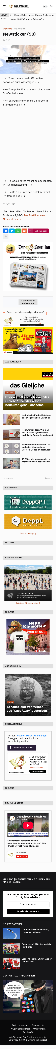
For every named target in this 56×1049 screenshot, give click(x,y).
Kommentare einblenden (28, 302)
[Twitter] (12, 231)
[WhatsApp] (18, 231)
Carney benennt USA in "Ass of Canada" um (37, 960)
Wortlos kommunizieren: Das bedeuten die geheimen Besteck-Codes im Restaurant (36, 447)
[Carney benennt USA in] (11, 963)
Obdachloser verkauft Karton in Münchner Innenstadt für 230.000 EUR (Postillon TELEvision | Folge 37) (26, 843)
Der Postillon (28, 1037)
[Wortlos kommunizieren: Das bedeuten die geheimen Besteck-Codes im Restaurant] (11, 448)
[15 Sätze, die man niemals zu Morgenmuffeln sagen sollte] (11, 463)
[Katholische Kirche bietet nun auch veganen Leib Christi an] (11, 419)
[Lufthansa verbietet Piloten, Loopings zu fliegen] (11, 933)
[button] (4, 6)
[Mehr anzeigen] (5, 236)
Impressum (24, 1025)
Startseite (7, 29)
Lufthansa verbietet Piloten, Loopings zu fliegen (35, 930)
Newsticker (19, 29)
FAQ (14, 1025)
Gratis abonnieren (28, 911)
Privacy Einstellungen (20, 1029)
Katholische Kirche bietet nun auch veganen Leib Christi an (36, 416)
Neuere (9, 478)
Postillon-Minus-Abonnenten (31, 735)
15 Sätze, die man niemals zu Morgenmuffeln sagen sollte (36, 460)
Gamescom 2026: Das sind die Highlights (36, 945)
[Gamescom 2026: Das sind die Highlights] (11, 948)
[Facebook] (5, 231)
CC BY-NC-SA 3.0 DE (19, 1040)
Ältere (47, 478)
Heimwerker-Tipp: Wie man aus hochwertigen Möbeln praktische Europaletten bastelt (37, 432)
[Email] (24, 231)
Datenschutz (38, 1025)
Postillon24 (28, 1032)
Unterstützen (39, 1029)
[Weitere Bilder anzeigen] (28, 603)
